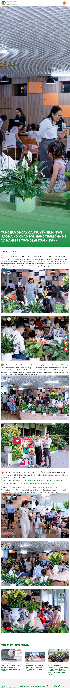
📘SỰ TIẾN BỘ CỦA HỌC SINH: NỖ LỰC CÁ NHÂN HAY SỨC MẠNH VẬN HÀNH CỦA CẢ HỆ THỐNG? (11, 668)
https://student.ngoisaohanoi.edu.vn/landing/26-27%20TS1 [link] (37, 483)
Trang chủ (4, 251)
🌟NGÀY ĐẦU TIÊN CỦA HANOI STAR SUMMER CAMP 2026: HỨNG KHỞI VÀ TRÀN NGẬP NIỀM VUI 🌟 (34, 668)
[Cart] (64, 3)
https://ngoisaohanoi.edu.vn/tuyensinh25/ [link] (44, 487)
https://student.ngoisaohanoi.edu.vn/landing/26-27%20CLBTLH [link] (43, 480)
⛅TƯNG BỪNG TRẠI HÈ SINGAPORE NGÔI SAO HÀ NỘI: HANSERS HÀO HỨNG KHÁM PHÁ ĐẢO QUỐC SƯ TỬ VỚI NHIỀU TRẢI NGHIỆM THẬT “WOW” (58, 670)
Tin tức (14, 251)
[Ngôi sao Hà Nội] (9, 3)
